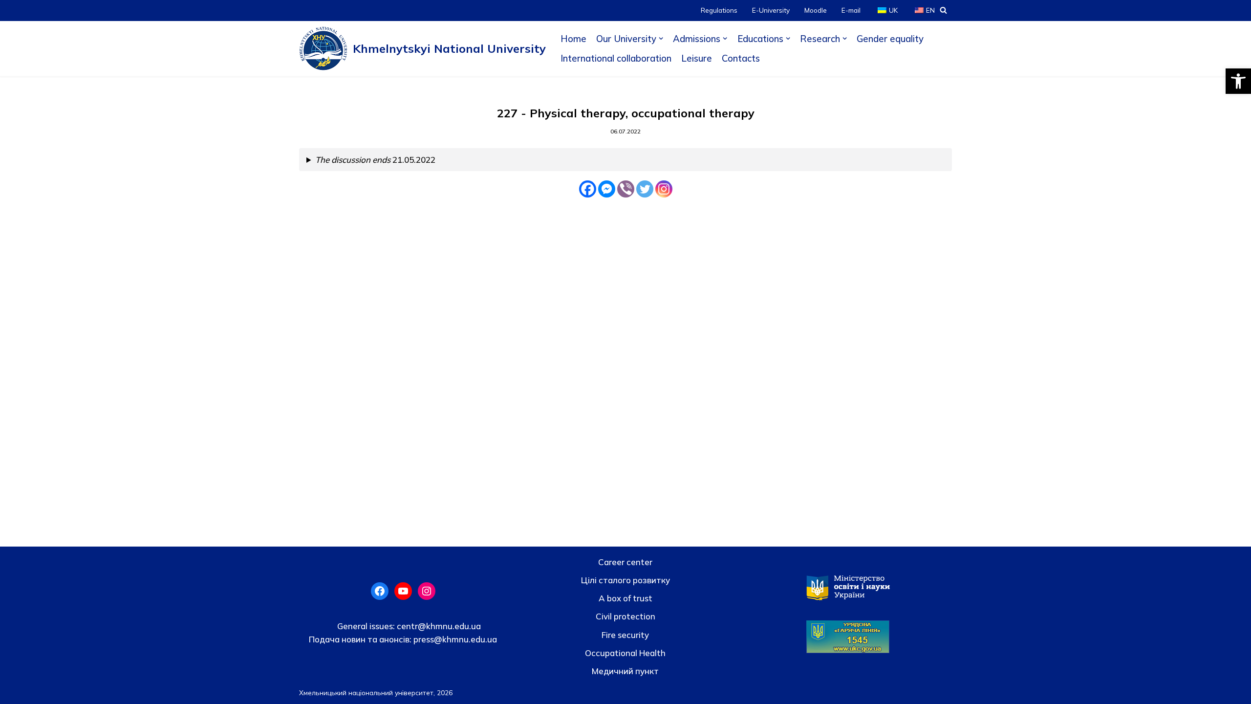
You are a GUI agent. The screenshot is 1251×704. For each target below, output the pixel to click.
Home (573, 38)
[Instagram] (663, 189)
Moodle (815, 10)
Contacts (741, 58)
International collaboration (616, 58)
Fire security (625, 635)
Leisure (696, 58)
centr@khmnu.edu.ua (438, 626)
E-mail (851, 10)
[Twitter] (644, 189)
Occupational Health (625, 653)
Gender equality (890, 38)
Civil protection (625, 616)
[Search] (943, 10)
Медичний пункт (625, 671)
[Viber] (625, 189)
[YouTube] (403, 591)
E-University (771, 10)
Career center (625, 562)
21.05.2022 (375, 159)
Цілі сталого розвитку (625, 580)
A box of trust (625, 598)
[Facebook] (587, 189)
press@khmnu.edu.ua (454, 639)
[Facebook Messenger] (606, 189)
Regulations (719, 10)
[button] (1238, 81)
